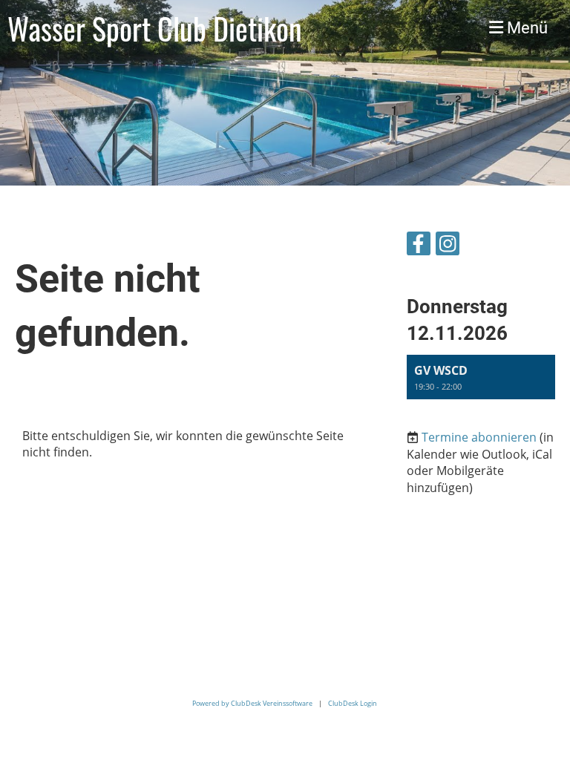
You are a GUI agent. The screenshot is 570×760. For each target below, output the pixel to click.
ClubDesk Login (352, 703)
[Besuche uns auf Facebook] (418, 246)
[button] (481, 377)
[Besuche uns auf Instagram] (447, 246)
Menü (525, 28)
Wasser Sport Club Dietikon (154, 28)
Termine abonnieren (479, 437)
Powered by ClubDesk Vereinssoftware (252, 703)
